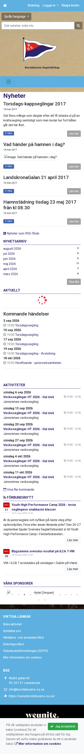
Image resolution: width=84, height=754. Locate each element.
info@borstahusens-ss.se (26, 689)
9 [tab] (54, 595)
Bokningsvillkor (13, 644)
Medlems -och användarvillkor (23, 637)
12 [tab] (71, 595)
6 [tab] (36, 595)
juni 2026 (9, 259)
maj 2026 (9, 264)
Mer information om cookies (22, 657)
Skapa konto (70, 5)
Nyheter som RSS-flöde (22, 233)
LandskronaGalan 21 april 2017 (36, 177)
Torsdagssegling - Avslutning (35, 353)
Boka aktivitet (12, 624)
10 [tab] (60, 595)
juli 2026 (9, 254)
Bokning (33, 5)
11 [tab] (65, 595)
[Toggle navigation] (8, 82)
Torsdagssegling (26, 325)
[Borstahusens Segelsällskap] (39, 49)
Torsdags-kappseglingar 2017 (34, 104)
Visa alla (74, 281)
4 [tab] (24, 595)
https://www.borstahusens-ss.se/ (32, 696)
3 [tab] (19, 595)
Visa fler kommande (20, 489)
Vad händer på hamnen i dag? (34, 144)
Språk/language (15, 16)
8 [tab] (48, 595)
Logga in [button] (49, 5)
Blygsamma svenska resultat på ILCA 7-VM (43, 551)
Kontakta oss (12, 631)
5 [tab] (30, 595)
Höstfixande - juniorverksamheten (38, 363)
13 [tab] (77, 595)
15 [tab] (45, 600)
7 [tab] (42, 595)
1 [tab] (7, 595)
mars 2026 (10, 274)
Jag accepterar (64, 726)
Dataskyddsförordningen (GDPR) (25, 651)
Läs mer (74, 133)
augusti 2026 (12, 248)
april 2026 (10, 269)
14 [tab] (39, 600)
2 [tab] (13, 595)
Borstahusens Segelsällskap (42, 67)
